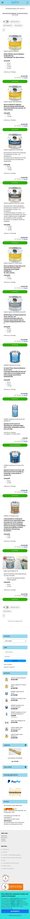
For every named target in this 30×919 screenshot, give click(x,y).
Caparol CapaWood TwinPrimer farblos (14, 203)
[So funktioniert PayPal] (14, 781)
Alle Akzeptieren (15, 911)
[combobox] (14, 21)
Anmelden (15, 660)
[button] (4, 21)
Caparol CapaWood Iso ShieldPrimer (13, 150)
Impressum (6, 849)
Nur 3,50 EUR (15, 761)
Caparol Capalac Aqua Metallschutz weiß (14, 312)
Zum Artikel (15, 81)
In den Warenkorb (15, 445)
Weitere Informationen (15, 915)
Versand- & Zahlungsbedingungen (12, 855)
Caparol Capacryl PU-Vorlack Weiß (13, 263)
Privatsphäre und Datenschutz (11, 863)
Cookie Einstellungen (8, 868)
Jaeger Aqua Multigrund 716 (11, 571)
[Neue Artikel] (25, 767)
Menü (2, 2)
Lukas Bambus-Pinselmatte (15, 758)
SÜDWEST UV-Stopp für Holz (11, 516)
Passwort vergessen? (9, 667)
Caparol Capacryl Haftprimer (11, 51)
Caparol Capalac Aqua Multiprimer (13, 101)
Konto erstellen (8, 664)
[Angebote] (25, 745)
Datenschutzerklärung (6, 908)
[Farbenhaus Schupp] (15, 2)
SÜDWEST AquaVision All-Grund (12, 365)
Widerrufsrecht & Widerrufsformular (12, 857)
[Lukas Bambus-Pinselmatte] (15, 751)
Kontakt (5, 852)
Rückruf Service (7, 866)
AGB (4, 860)
